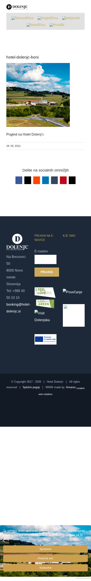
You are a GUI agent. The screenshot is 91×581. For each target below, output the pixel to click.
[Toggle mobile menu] (83, 9)
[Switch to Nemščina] (36, 25)
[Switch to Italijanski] (71, 18)
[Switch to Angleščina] (48, 18)
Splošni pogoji (31, 387)
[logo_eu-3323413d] (74, 307)
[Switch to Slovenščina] (22, 18)
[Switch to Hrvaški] (56, 25)
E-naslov (41, 251)
